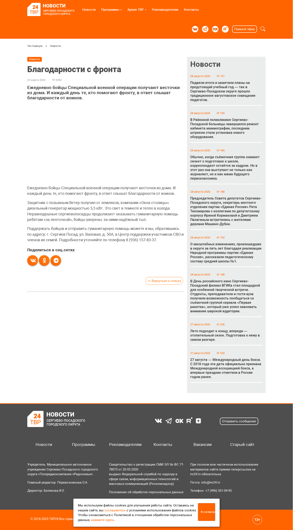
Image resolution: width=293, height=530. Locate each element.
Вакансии (202, 444)
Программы (110, 10)
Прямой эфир (244, 29)
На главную (35, 46)
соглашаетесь (115, 510)
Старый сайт (242, 444)
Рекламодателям (165, 10)
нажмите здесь (102, 520)
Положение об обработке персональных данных (146, 492)
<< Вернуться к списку (164, 281)
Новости (89, 10)
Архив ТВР (135, 10)
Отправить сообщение (239, 421)
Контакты (191, 10)
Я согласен (208, 512)
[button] (262, 29)
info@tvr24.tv (210, 482)
